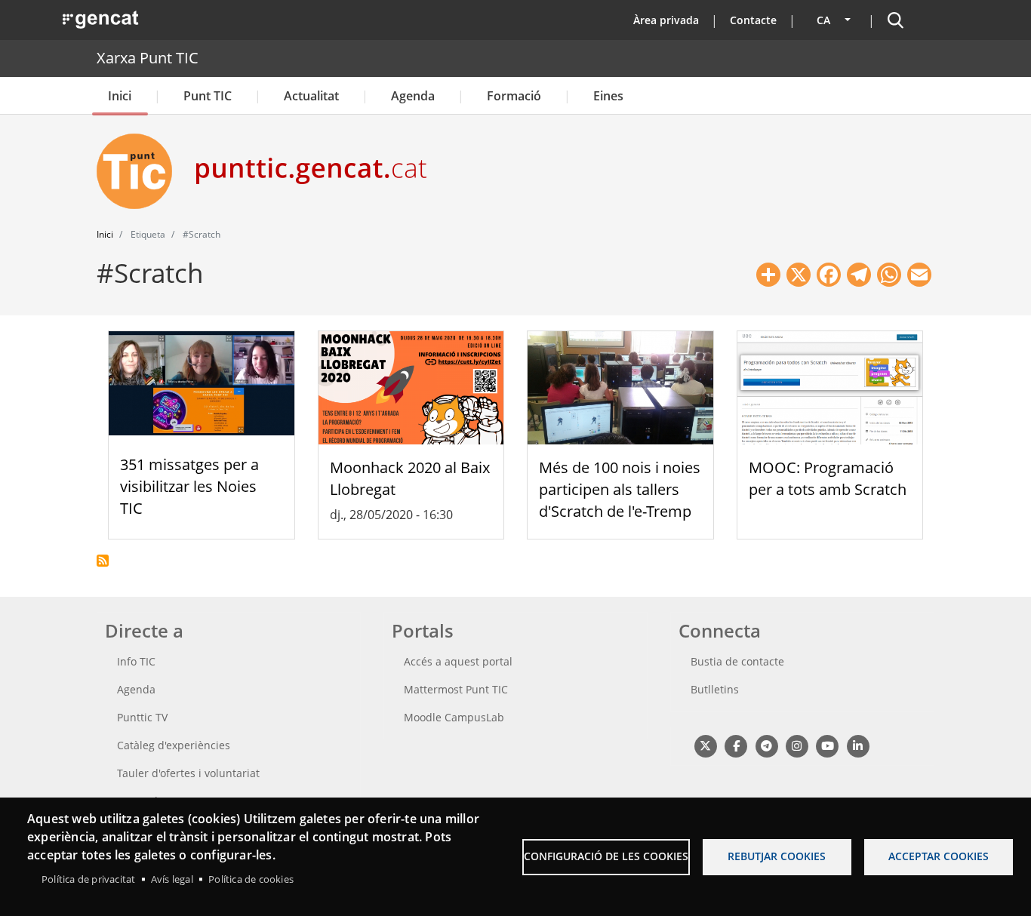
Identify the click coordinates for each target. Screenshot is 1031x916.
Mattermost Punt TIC (456, 689)
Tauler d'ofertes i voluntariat (188, 773)
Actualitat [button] (311, 96)
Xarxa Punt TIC (148, 58)
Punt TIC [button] (207, 96)
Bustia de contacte (737, 661)
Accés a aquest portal (458, 661)
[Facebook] (735, 745)
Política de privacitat (88, 879)
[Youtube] (828, 745)
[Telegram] (766, 745)
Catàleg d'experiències (173, 745)
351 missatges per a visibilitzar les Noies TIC (189, 486)
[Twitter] (705, 745)
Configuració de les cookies (606, 856)
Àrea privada (666, 20)
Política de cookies (251, 879)
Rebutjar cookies (777, 856)
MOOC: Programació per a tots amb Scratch (827, 478)
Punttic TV (142, 717)
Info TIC (136, 661)
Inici (119, 96)
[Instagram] (797, 745)
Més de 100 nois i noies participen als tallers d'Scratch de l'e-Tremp (619, 489)
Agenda (413, 96)
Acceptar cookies (938, 856)
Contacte (753, 20)
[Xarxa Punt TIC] (140, 171)
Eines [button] (608, 96)
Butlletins (715, 689)
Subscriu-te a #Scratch (103, 561)
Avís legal (172, 879)
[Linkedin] (858, 745)
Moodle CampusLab (454, 717)
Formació (514, 96)
